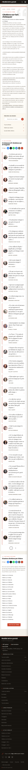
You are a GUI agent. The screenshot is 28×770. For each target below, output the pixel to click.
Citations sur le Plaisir (6, 577)
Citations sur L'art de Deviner (8, 591)
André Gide (11, 461)
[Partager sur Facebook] (8, 148)
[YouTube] (9, 757)
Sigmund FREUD (12, 203)
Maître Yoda (12, 215)
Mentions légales (5, 762)
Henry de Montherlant (15, 476)
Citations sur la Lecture (7, 589)
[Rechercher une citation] (22, 119)
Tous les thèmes (14, 124)
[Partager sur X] (11, 148)
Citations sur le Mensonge (7, 614)
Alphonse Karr (12, 318)
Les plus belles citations (14, 130)
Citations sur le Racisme (7, 601)
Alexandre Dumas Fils (14, 356)
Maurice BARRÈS (13, 226)
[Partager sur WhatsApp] (13, 148)
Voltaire (10, 383)
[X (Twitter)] (6, 757)
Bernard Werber (13, 183)
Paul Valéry (11, 266)
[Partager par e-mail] (19, 148)
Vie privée (17, 762)
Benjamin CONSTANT (14, 300)
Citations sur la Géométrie (7, 584)
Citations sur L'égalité (6, 610)
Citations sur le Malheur (7, 582)
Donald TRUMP (12, 329)
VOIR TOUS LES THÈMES (14, 624)
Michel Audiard (12, 255)
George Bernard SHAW (14, 494)
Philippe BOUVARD (13, 450)
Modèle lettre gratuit (9, 2)
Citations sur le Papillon (7, 603)
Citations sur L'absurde (7, 580)
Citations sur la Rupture (7, 596)
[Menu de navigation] (25, 2)
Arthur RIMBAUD (13, 430)
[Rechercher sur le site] (22, 2)
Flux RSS (22, 762)
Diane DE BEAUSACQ (13, 172)
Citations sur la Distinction (7, 619)
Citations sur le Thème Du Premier (9, 605)
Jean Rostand (12, 421)
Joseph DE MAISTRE (13, 527)
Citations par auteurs (14, 127)
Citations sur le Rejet (6, 598)
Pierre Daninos (12, 342)
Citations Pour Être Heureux (8, 607)
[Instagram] (12, 757)
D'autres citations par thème (12, 558)
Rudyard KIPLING (13, 280)
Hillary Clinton (13, 371)
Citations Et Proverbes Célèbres (9, 594)
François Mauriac (13, 505)
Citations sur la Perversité (7, 587)
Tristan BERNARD (13, 160)
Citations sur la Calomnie (7, 575)
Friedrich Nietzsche (14, 241)
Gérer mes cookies (6, 764)
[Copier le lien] (22, 148)
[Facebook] (3, 757)
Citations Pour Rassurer (7, 612)
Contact (11, 762)
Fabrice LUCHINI (12, 192)
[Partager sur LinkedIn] (16, 148)
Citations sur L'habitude (7, 617)
